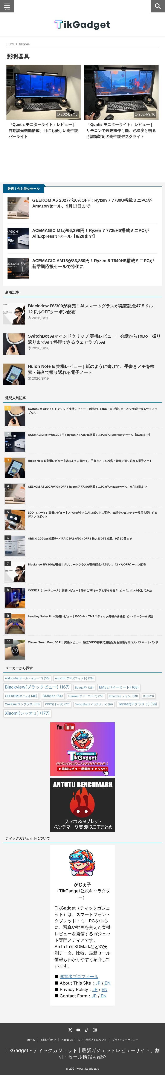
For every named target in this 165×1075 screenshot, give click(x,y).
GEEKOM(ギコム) (21, 696)
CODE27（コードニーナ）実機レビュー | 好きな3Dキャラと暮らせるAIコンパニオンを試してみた (90, 590)
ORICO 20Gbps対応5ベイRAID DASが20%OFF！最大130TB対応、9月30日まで (80, 538)
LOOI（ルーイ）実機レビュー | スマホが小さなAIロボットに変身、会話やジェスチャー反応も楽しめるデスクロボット (92, 514)
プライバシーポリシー (125, 1039)
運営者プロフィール (79, 976)
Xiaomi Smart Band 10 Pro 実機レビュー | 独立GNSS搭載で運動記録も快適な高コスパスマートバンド (93, 642)
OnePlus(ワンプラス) (22, 704)
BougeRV (84, 687)
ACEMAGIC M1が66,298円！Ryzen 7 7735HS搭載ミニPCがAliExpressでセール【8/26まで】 (89, 434)
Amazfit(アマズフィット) (74, 678)
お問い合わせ (48, 1039)
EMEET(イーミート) (119, 687)
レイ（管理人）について (92, 1039)
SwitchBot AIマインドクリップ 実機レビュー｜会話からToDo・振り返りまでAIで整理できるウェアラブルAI (92, 410)
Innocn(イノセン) (123, 696)
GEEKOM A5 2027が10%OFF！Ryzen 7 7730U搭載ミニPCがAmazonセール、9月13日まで (87, 486)
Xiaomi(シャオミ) (27, 713)
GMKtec (53, 696)
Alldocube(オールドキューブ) (27, 678)
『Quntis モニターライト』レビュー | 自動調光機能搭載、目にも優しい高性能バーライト (43, 130)
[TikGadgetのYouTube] (78, 1030)
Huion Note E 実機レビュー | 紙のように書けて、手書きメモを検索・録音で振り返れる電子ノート (90, 460)
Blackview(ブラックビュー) (37, 687)
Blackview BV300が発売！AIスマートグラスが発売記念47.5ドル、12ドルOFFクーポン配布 (87, 564)
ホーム (31, 1039)
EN (107, 983)
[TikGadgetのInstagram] (95, 1030)
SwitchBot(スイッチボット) (94, 704)
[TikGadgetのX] (70, 1030)
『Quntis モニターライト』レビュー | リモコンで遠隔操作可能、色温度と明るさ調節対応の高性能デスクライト (121, 130)
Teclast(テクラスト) (137, 704)
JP (98, 983)
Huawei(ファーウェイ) (86, 696)
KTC (148, 696)
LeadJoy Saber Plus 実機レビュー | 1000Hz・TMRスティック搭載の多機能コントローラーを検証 (90, 616)
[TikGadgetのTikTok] (87, 1030)
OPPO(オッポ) (57, 704)
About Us (67, 1039)
